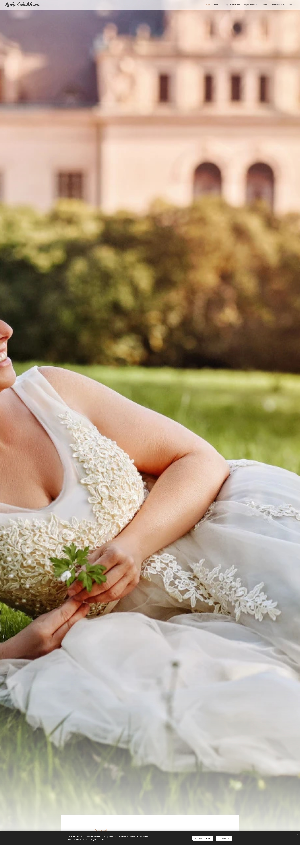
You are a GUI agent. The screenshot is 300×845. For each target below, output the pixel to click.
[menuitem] (208, 5)
